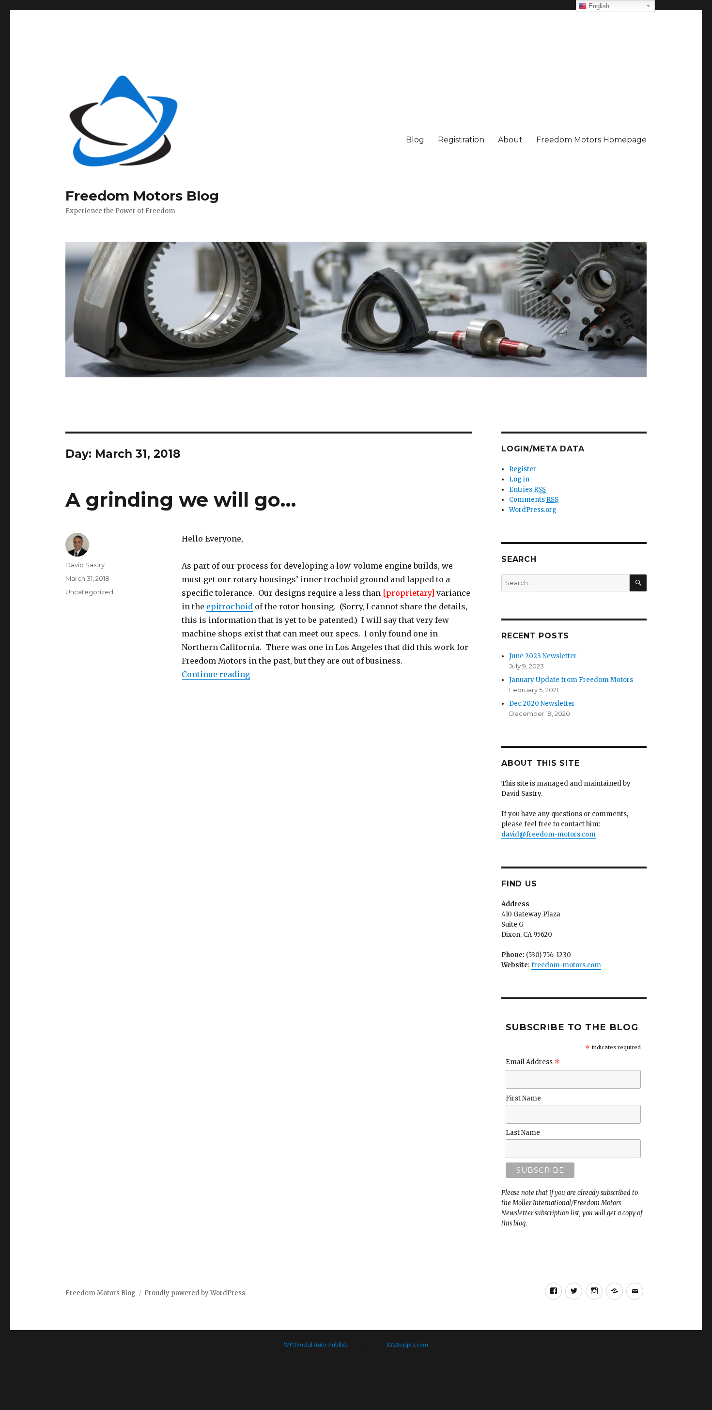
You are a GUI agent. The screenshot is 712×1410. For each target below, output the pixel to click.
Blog (415, 139)
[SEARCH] (638, 582)
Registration (461, 139)
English (598, 6)
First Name (523, 1098)
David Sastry (85, 565)
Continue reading (216, 674)
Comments (533, 500)
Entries (527, 489)
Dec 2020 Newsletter (542, 703)
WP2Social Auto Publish (316, 1344)
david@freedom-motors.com (548, 834)
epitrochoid (229, 606)
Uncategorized (89, 592)
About (510, 139)
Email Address (533, 1063)
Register (522, 469)
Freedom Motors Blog (142, 195)
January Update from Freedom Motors (571, 680)
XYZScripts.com (407, 1344)
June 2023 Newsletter (543, 656)
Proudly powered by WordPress (194, 1293)
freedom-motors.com (566, 965)
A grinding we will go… (180, 499)
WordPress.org (533, 510)
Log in (519, 479)
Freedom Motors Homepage (591, 139)
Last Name (523, 1133)
